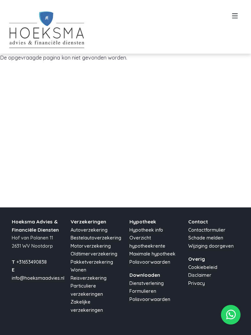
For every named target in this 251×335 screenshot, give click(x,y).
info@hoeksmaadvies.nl (38, 278)
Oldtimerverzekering (94, 254)
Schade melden (205, 238)
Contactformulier (207, 230)
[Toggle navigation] (234, 17)
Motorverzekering (91, 246)
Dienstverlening (146, 283)
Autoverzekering (89, 230)
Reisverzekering (89, 278)
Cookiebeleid (202, 267)
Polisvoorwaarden (149, 262)
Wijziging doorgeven (211, 246)
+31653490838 (31, 262)
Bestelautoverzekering (96, 238)
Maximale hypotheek (152, 254)
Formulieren (142, 291)
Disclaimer (199, 275)
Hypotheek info (146, 230)
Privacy (196, 283)
